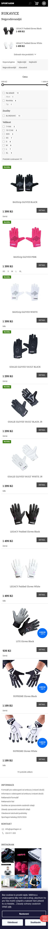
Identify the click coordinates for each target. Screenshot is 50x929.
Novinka (11, 100)
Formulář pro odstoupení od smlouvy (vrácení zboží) (22, 790)
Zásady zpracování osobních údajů (15, 809)
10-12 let (11, 130)
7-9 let (10, 126)
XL (9, 153)
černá (5, 216)
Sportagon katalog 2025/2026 (14, 817)
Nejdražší (33, 62)
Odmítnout (12, 922)
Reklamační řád (7, 801)
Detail (42, 210)
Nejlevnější (21, 62)
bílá (4, 326)
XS (9, 138)
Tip (9, 104)
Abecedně (23, 67)
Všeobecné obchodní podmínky (14, 813)
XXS (9, 134)
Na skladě (12, 93)
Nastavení (24, 914)
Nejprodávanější (9, 67)
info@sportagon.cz (13, 829)
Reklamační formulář (10, 797)
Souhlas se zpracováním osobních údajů (18, 805)
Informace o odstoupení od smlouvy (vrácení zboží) (22, 794)
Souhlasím (36, 922)
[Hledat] (30, 3)
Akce (9, 97)
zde (9, 906)
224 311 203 (10, 833)
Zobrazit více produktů (24, 54)
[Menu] (44, 3)
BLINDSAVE (13, 116)
